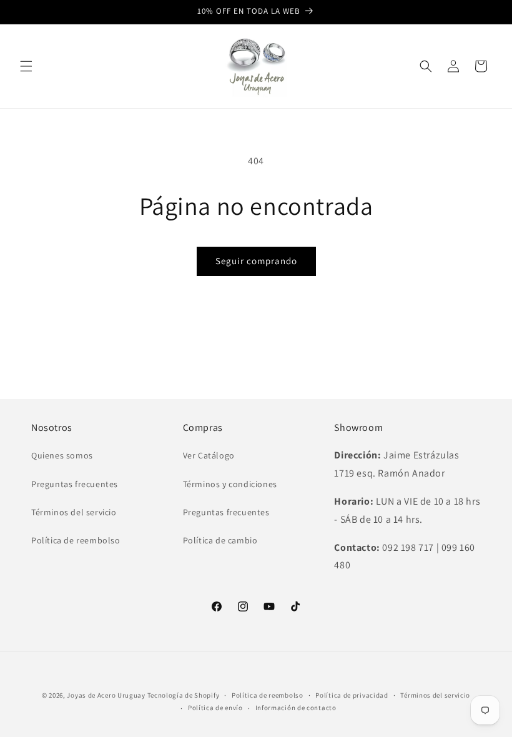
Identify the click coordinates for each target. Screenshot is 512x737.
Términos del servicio (74, 512)
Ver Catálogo (209, 455)
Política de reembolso (76, 540)
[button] (26, 66)
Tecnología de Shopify (183, 695)
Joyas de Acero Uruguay (106, 695)
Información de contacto (296, 707)
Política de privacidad (351, 695)
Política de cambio (220, 540)
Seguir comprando (256, 261)
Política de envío (215, 707)
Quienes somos (62, 455)
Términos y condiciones (230, 484)
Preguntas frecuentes (74, 484)
